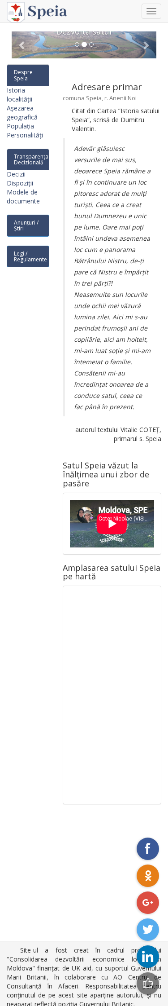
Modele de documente (23, 196)
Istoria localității (19, 94)
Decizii (16, 174)
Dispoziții (20, 183)
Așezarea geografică (22, 112)
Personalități (25, 135)
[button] (22, 44)
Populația (20, 126)
